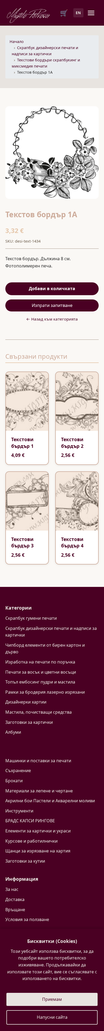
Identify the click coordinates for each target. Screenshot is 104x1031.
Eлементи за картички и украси (38, 831)
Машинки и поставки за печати (38, 761)
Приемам (52, 999)
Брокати (14, 781)
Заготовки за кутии (25, 861)
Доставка (15, 899)
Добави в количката (52, 288)
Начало (17, 41)
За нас (11, 889)
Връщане (15, 910)
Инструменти (19, 811)
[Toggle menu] (91, 13)
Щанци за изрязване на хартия (37, 851)
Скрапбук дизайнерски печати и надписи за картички (51, 631)
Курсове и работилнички (31, 841)
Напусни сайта (52, 1017)
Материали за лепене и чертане (39, 791)
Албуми (13, 732)
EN (78, 12)
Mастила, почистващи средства (38, 712)
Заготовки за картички (29, 722)
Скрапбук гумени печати (31, 618)
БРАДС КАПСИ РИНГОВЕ (30, 821)
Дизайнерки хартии (25, 702)
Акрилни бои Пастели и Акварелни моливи (50, 801)
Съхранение (18, 770)
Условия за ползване (27, 919)
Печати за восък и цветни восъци (40, 672)
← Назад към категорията (52, 319)
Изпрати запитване (52, 305)
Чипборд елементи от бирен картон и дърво (45, 648)
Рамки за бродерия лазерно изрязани (45, 692)
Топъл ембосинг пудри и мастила (40, 682)
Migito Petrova (28, 14)
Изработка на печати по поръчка (40, 662)
